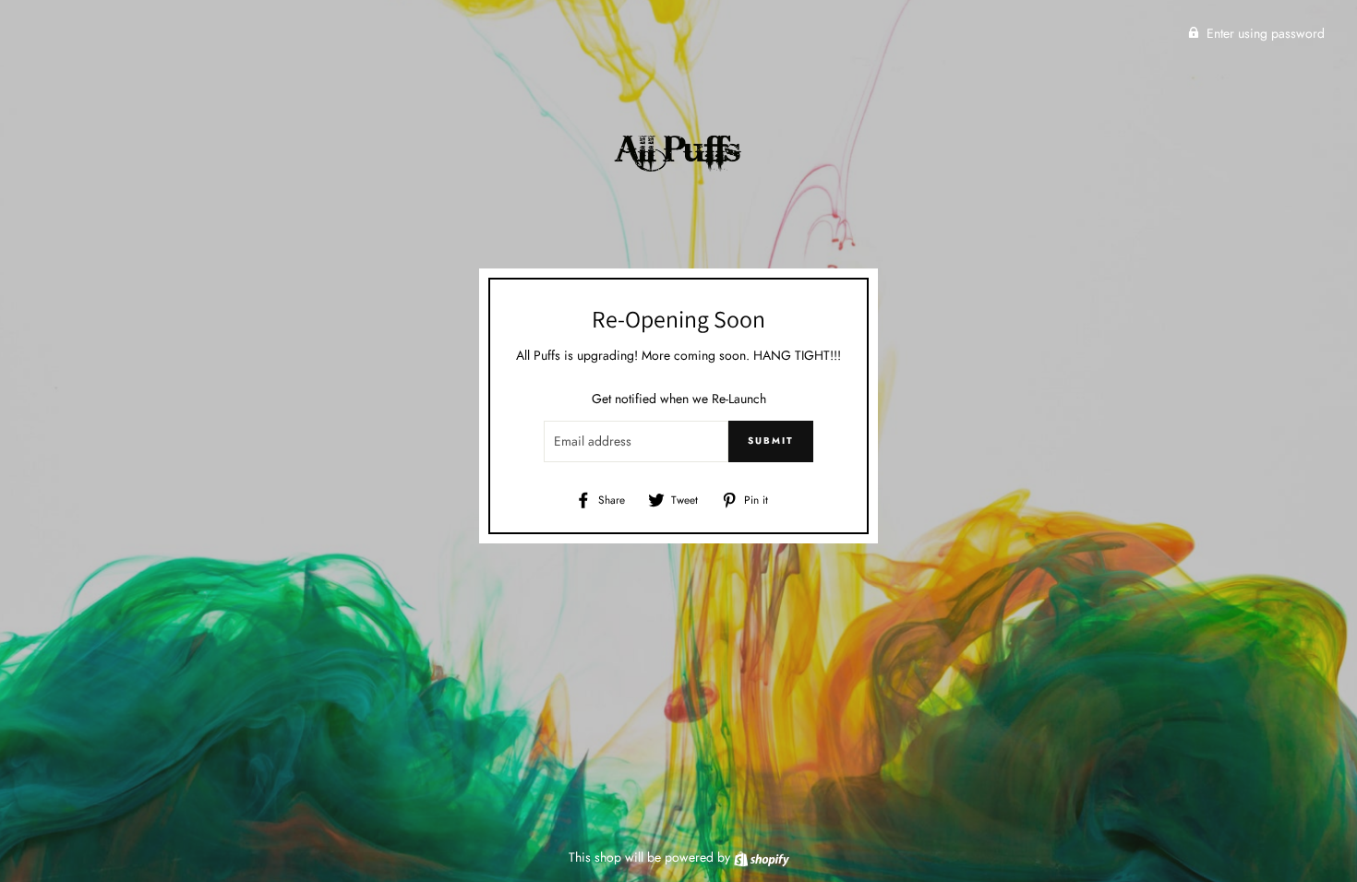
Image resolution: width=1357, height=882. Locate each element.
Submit (771, 440)
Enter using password (1266, 33)
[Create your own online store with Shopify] (761, 857)
